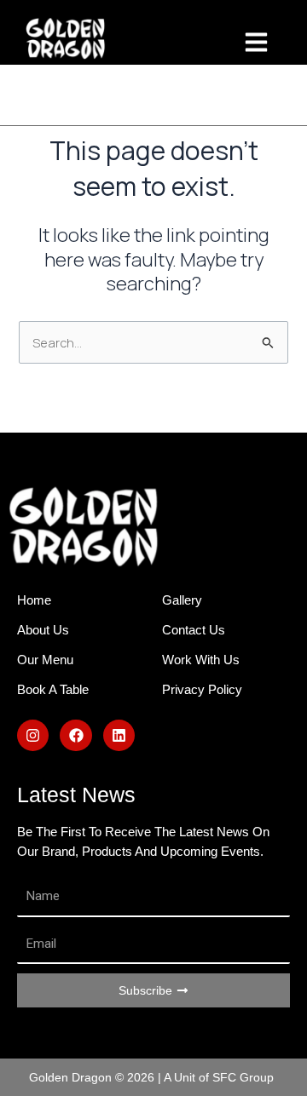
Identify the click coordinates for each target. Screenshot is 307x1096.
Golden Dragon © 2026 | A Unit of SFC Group (151, 1077)
